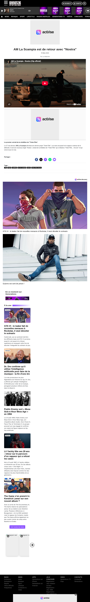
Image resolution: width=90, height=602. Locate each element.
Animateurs (8, 581)
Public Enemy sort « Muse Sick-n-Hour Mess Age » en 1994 (17, 411)
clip (5, 167)
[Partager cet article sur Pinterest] (45, 160)
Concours (78, 16)
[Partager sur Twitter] (40, 160)
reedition (14, 167)
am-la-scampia (22, 167)
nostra (28, 167)
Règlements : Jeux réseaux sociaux (50, 583)
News (7, 16)
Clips (62, 581)
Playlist (6, 583)
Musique (14, 16)
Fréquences (8, 588)
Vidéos (69, 16)
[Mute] (29, 10)
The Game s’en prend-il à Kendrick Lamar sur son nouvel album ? (16, 498)
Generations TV (58, 16)
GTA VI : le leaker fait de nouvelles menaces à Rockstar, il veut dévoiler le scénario (16, 329)
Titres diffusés (9, 585)
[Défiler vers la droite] (32, 545)
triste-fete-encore (36, 167)
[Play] (2, 11)
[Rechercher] (84, 3)
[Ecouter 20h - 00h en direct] (17, 298)
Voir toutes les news (17, 527)
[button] (12, 545)
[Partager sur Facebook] (36, 160)
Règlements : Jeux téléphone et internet (51, 594)
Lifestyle (31, 16)
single (9, 167)
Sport (22, 16)
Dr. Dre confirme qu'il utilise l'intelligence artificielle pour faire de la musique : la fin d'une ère (17, 370)
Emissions (7, 579)
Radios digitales (43, 16)
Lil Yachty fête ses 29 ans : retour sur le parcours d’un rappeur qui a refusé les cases (17, 455)
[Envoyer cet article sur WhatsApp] (49, 160)
